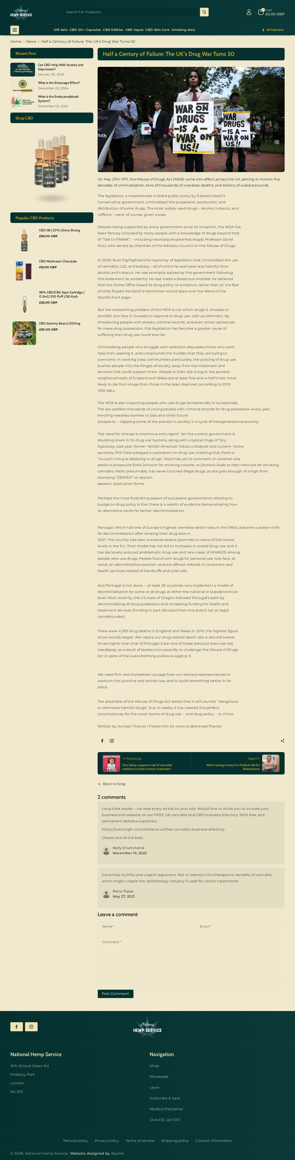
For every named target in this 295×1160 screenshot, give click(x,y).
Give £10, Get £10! (165, 1120)
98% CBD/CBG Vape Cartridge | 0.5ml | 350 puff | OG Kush (61, 294)
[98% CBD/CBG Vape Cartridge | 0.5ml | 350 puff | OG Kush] (24, 302)
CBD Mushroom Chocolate (58, 261)
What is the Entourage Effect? (59, 83)
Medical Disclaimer (166, 1109)
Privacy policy (107, 1141)
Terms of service (140, 1141)
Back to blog (114, 784)
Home (15, 41)
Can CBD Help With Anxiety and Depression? (60, 67)
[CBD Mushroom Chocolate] (24, 271)
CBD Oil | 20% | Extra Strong (59, 230)
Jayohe (117, 1153)
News (31, 41)
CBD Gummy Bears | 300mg (59, 323)
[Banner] (51, 167)
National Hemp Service (46, 1153)
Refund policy (75, 1141)
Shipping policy (175, 1141)
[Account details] (249, 12)
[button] (282, 741)
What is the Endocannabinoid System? (58, 99)
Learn (155, 1087)
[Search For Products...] (204, 12)
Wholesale (159, 1077)
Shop (154, 1066)
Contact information (213, 1141)
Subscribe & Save (165, 1098)
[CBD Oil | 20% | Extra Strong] (24, 240)
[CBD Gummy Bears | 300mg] (24, 333)
